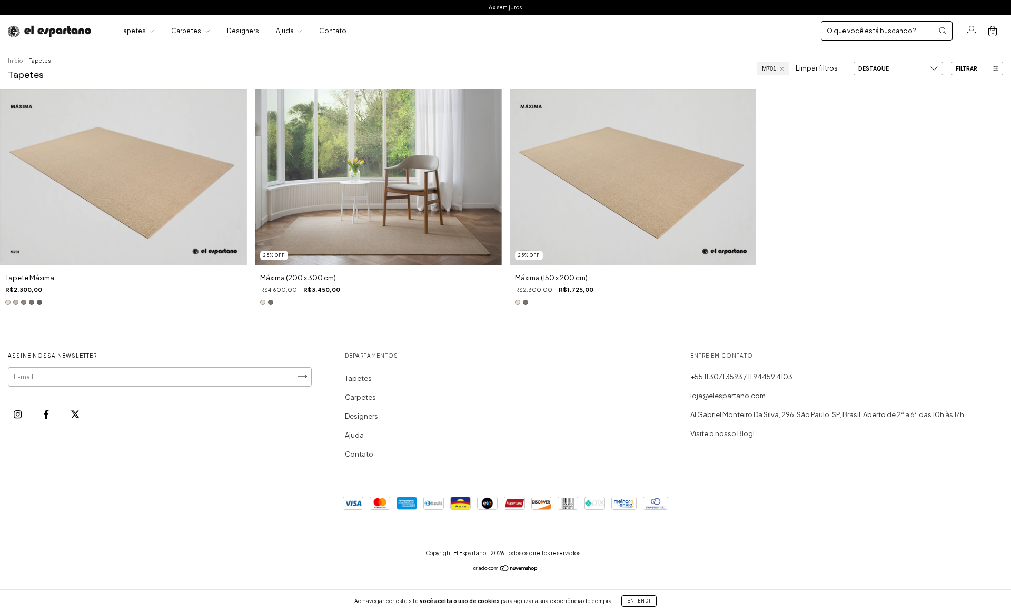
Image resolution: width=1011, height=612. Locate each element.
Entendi (639, 601)
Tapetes (133, 31)
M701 (769, 68)
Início (15, 60)
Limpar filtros (817, 68)
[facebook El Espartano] (46, 414)
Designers (243, 31)
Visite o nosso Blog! (722, 433)
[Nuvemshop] (506, 570)
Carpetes (186, 31)
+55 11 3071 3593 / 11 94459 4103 (741, 376)
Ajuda (285, 31)
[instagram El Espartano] (18, 414)
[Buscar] (942, 31)
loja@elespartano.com (728, 395)
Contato (332, 31)
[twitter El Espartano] (75, 414)
